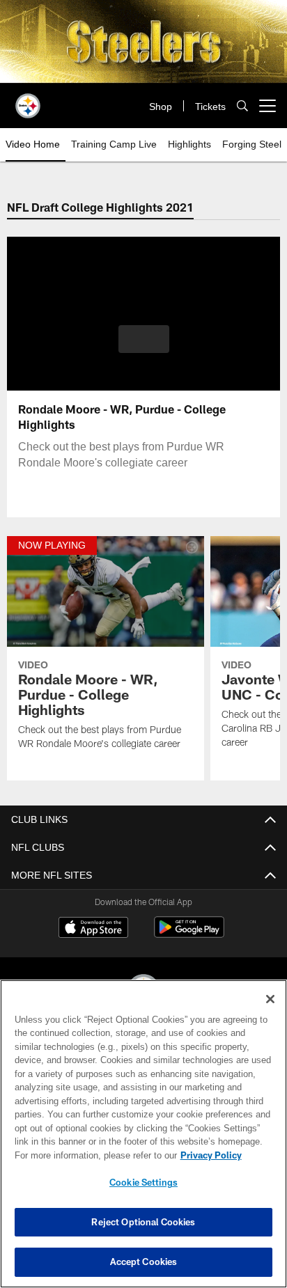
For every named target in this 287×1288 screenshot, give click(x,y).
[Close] (270, 999)
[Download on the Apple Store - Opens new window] (93, 929)
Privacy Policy (211, 1155)
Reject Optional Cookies (143, 1221)
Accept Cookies (144, 1261)
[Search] (242, 105)
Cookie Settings (143, 1182)
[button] (143, 339)
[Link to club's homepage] (28, 100)
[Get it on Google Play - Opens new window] (189, 934)
